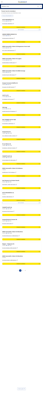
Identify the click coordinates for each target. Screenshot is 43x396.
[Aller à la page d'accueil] (22, 2)
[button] (38, 6)
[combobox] (21, 6)
